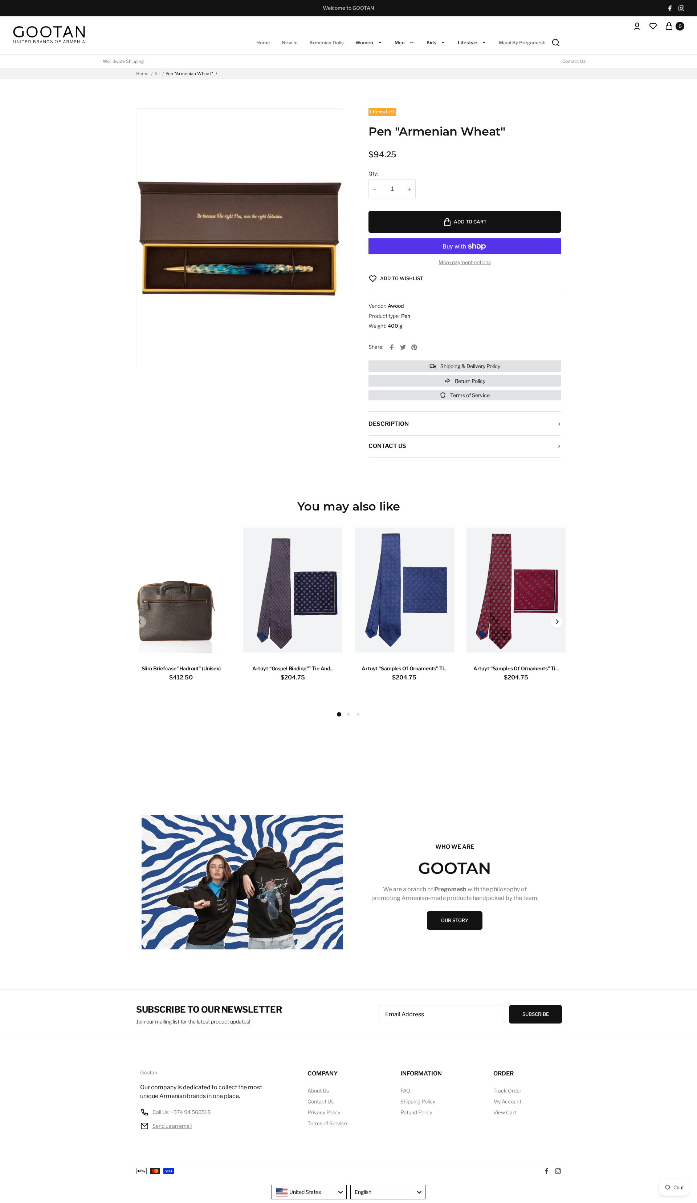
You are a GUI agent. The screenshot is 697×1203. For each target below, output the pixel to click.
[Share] (392, 347)
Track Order (507, 1090)
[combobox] (309, 1192)
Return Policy (469, 381)
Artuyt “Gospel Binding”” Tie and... (292, 668)
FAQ (405, 1090)
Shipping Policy (417, 1101)
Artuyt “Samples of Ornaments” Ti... (404, 668)
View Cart (504, 1112)
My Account (507, 1101)
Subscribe (535, 1014)
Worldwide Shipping (123, 61)
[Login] (637, 26)
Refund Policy (416, 1112)
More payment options (465, 262)
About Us (318, 1090)
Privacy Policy (323, 1112)
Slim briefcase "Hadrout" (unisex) (181, 668)
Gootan (148, 1072)
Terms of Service (469, 395)
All (157, 73)
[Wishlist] (653, 26)
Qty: (373, 173)
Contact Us (574, 61)
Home (142, 73)
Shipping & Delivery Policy (469, 366)
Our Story (454, 920)
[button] (348, 714)
